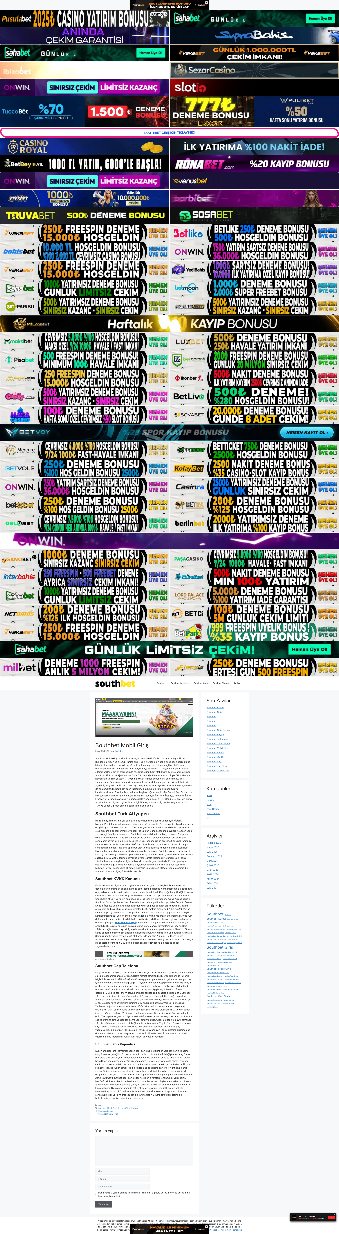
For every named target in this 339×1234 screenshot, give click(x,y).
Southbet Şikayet (221, 683)
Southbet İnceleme (180, 683)
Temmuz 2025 (214, 856)
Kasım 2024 (213, 878)
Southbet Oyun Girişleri (214, 976)
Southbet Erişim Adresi (234, 943)
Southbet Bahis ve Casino (215, 933)
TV (208, 818)
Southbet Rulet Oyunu (231, 976)
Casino (210, 800)
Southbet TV (211, 986)
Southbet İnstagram (217, 739)
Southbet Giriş (201, 683)
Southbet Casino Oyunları (228, 939)
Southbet (161, 683)
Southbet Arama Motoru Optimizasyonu (220, 926)
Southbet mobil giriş (126, 922)
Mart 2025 (212, 860)
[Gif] (169, 323)
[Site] (84, 233)
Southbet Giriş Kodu (213, 952)
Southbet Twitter (222, 986)
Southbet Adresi (215, 707)
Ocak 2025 (212, 869)
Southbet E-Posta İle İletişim (216, 943)
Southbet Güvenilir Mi (218, 770)
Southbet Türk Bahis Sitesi (215, 993)
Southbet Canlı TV (213, 939)
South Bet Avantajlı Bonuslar (216, 929)
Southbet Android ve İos (215, 922)
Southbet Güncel (228, 955)
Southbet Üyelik (215, 757)
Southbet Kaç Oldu (217, 766)
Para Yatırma (213, 813)
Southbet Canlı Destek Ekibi (232, 936)
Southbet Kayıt (214, 761)
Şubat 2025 (213, 865)
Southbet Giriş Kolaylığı (229, 952)
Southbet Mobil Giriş (107, 1108)
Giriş (100, 1105)
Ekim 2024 (212, 883)
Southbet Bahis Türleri (234, 929)
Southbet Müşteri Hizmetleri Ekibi (218, 973)
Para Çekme (213, 809)
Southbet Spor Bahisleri (233, 983)
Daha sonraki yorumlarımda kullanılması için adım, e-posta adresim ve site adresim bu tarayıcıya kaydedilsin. (144, 1194)
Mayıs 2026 (213, 847)
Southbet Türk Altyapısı (128, 1108)
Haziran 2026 (214, 842)
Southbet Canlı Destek (108, 1114)
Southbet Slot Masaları (232, 979)
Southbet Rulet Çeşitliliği (215, 979)
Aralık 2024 (213, 874)
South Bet (228, 915)
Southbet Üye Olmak (213, 1003)
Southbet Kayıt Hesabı (225, 962)
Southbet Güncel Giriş (214, 959)
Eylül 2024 (212, 887)
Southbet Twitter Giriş (214, 989)
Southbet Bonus (105, 1111)
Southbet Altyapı (215, 734)
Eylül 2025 (212, 851)
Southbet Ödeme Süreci (214, 1000)
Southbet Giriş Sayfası (218, 730)
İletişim (237, 683)
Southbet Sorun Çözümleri (215, 983)
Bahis (209, 795)
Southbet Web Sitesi (219, 996)
